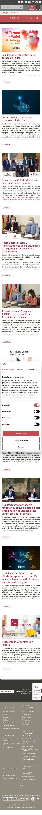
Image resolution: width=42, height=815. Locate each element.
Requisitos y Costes (28, 714)
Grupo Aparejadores (9, 711)
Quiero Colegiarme (28, 717)
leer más (7, 82)
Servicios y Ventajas (28, 711)
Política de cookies (32, 805)
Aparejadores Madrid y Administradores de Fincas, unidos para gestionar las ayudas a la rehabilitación (21, 247)
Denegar (21, 447)
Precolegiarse (26, 720)
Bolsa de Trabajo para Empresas (28, 742)
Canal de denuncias (14, 807)
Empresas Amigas (8, 726)
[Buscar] (21, 7)
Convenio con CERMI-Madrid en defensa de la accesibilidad (19, 181)
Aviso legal (7, 805)
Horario (5, 714)
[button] (7, 691)
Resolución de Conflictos (29, 756)
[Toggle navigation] (38, 8)
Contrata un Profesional (29, 739)
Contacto (32, 807)
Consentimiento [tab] (8, 370)
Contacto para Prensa (28, 779)
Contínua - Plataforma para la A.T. (11, 744)
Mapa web (24, 807)
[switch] (37, 411)
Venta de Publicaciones (10, 778)
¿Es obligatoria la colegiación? (27, 723)
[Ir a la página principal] (2, 1)
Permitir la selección (21, 440)
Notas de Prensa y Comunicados (27, 773)
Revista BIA (6, 772)
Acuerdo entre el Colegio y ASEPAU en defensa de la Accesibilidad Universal (16, 314)
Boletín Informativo (9, 775)
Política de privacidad (18, 805)
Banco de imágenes (28, 776)
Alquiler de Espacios (28, 759)
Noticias (5, 717)
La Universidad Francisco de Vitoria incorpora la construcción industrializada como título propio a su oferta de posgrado (20, 578)
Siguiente (37, 694)
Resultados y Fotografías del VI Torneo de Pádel (19, 56)
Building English (8, 747)
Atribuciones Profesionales (11, 728)
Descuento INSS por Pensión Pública (17, 643)
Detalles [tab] (20, 370)
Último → (37, 698)
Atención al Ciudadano (29, 753)
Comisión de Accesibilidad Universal (30, 749)
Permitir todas (21, 433)
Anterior (37, 691)
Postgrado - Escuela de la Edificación (10, 739)
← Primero (36, 686)
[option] (11, 711)
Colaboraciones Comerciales (30, 762)
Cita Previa (6, 720)
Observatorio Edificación (10, 723)
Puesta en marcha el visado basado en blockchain (17, 119)
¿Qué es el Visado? (27, 746)
